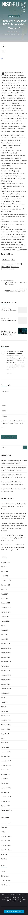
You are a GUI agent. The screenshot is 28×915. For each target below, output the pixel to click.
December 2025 (6, 580)
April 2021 (4, 743)
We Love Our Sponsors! (8, 310)
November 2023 (6, 653)
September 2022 (6, 689)
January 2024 (5, 644)
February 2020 (5, 788)
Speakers (4, 859)
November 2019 (6, 801)
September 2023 (6, 662)
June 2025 (4, 594)
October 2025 (5, 585)
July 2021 (4, 738)
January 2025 (5, 603)
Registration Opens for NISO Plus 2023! (13, 513)
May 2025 (4, 598)
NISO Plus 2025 (6, 836)
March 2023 (5, 666)
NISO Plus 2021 (15, 266)
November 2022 (6, 680)
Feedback (4, 827)
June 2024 (4, 630)
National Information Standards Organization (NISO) (14, 895)
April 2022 (4, 707)
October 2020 (5, 770)
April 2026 (4, 576)
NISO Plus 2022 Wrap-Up (9, 535)
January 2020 (5, 792)
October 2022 (5, 684)
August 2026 (5, 562)
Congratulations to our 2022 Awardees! (13, 545)
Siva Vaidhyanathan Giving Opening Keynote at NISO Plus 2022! (13, 537)
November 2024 (6, 612)
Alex (2, 504)
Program (4, 854)
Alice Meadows (13, 31)
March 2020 (5, 783)
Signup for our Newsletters (14, 911)
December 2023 (6, 648)
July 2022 (4, 698)
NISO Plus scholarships (8, 269)
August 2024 (5, 621)
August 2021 (5, 734)
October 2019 (5, 806)
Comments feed (6, 880)
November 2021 (6, 725)
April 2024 (4, 639)
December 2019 (6, 797)
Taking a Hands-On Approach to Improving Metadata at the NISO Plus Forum (14, 506)
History (3, 832)
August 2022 (5, 693)
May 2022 (4, 702)
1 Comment (22, 34)
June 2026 (4, 571)
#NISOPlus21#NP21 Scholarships (13, 264)
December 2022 (6, 675)
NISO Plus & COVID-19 (8, 320)
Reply (10, 373)
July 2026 (4, 567)
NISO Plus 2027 (6, 845)
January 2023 (5, 671)
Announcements (14, 16)
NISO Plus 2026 (6, 841)
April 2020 (4, 779)
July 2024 (4, 625)
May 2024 (4, 635)
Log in (3, 871)
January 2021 (5, 756)
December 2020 (6, 761)
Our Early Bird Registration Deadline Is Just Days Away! (8, 333)
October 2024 (5, 616)
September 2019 (6, 810)
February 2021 (5, 752)
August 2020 (5, 774)
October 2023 (5, 657)
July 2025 (4, 589)
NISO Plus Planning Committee (11, 116)
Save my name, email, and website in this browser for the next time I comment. (14, 422)
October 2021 (5, 729)
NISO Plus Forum (6, 850)
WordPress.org (6, 885)
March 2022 (5, 711)
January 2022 (5, 716)
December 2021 (6, 720)
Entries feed (4, 876)
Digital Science (6, 266)
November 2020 (6, 765)
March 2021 (5, 747)
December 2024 (6, 608)
